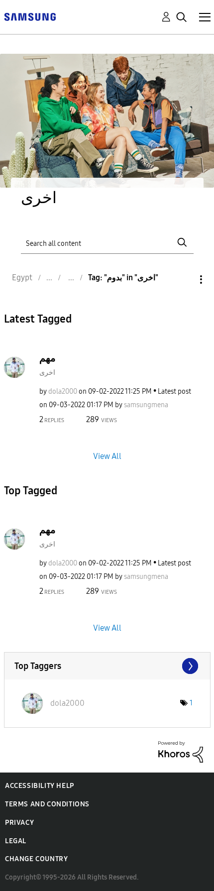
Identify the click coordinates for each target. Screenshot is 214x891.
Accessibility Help (39, 785)
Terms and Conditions (47, 804)
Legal (15, 841)
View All (107, 455)
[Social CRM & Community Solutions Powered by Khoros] (180, 751)
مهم (47, 358)
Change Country (36, 859)
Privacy (19, 822)
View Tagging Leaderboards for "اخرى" (107, 666)
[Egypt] (30, 16)
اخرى (47, 372)
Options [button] (184, 279)
